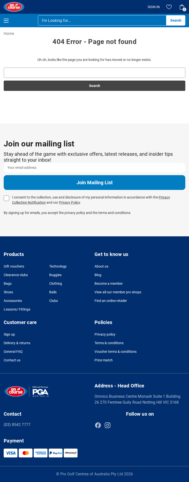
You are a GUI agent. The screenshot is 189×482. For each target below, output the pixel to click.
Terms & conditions (109, 343)
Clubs (53, 301)
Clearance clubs (16, 275)
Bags (8, 283)
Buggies (55, 275)
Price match (103, 360)
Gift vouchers (14, 266)
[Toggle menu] (10, 20)
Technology (58, 266)
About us (101, 266)
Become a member (108, 283)
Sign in (154, 7)
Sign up (9, 334)
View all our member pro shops (117, 292)
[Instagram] (107, 425)
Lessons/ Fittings (17, 309)
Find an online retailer (110, 301)
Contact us (12, 360)
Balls (53, 292)
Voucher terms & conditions (115, 352)
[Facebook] (97, 425)
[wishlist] (169, 6)
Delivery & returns (17, 343)
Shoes (8, 292)
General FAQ (13, 352)
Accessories (13, 301)
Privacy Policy (69, 202)
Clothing (55, 283)
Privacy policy (104, 334)
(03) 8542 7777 (17, 424)
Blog (97, 275)
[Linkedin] (117, 425)
